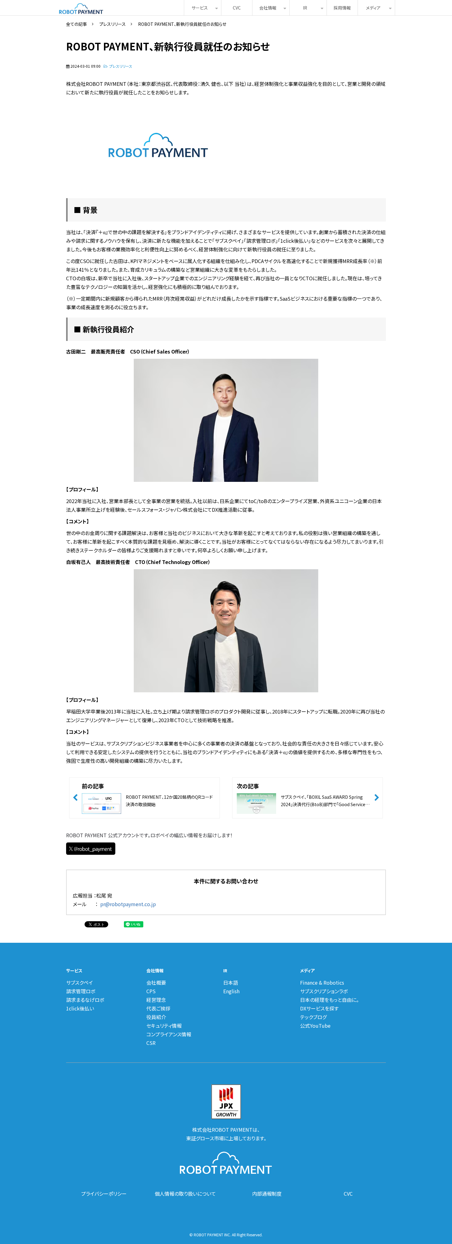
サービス (200, 8)
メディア (373, 8)
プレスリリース (112, 24)
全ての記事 (76, 24)
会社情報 (267, 8)
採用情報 (342, 8)
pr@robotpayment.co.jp (128, 904)
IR (305, 8)
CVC (237, 8)
